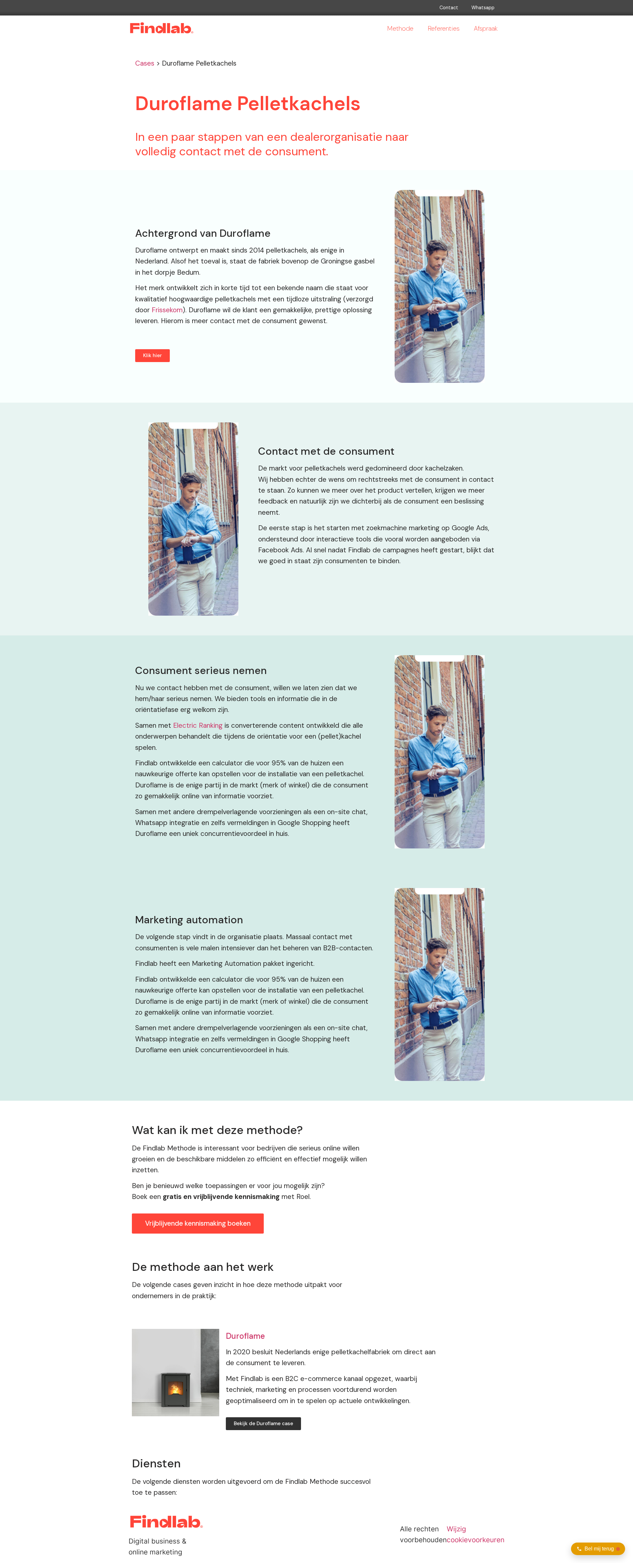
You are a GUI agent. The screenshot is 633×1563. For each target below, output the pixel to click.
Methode (400, 28)
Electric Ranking (198, 725)
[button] (152, 355)
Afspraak (486, 28)
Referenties (444, 28)
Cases (144, 63)
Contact (448, 8)
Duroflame (245, 1336)
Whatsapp (483, 8)
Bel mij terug (599, 1548)
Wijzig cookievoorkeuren (475, 1534)
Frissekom (167, 309)
